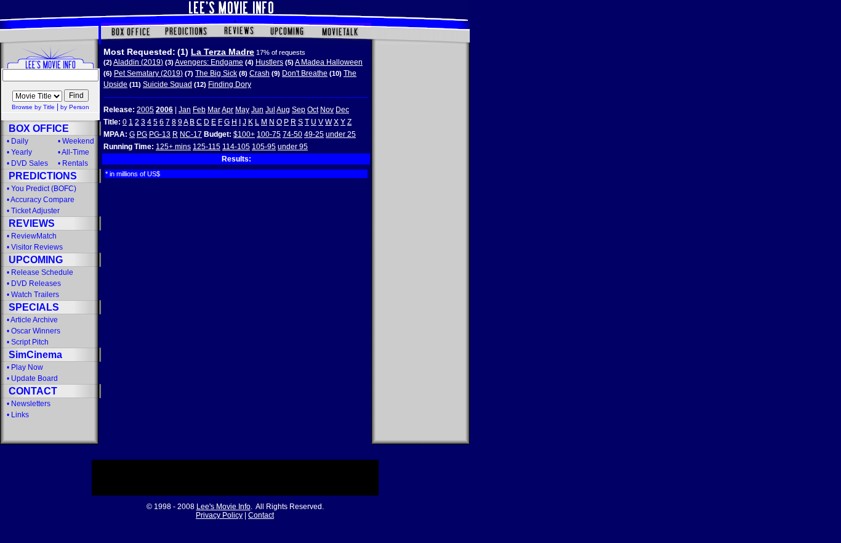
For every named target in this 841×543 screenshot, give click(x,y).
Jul (270, 109)
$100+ (244, 134)
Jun (257, 109)
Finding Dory (229, 84)
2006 (164, 109)
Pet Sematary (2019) (148, 73)
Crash (259, 73)
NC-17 (191, 134)
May (242, 109)
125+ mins (173, 146)
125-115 (206, 146)
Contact (261, 515)
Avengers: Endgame (209, 62)
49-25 (314, 134)
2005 (145, 109)
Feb (199, 109)
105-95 (264, 146)
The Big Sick (216, 73)
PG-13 (160, 134)
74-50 (292, 134)
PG (142, 134)
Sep (298, 109)
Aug (283, 109)
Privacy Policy (219, 515)
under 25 (341, 134)
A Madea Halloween (329, 62)
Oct (312, 109)
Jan (185, 109)
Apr (227, 109)
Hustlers (269, 62)
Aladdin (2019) (138, 62)
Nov (327, 109)
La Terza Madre (222, 52)
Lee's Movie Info (223, 506)
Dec (342, 109)
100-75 (269, 134)
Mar (213, 109)
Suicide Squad (167, 84)
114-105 (236, 146)
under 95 (293, 146)
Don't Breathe (305, 73)
